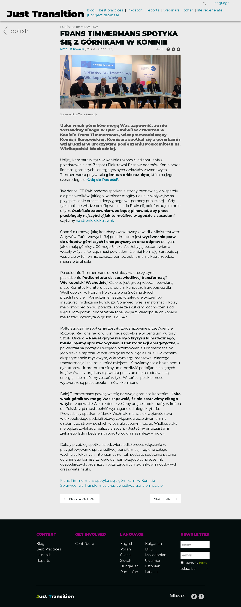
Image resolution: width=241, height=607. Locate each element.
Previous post (82, 498)
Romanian (129, 572)
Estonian (152, 566)
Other (188, 10)
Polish (19, 30)
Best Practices (48, 549)
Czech (125, 555)
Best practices (111, 10)
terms (203, 562)
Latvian (151, 572)
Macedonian (155, 555)
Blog (91, 10)
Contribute (84, 543)
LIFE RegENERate (209, 10)
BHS (149, 549)
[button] (205, 3)
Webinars (171, 10)
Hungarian (129, 566)
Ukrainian (153, 560)
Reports (153, 10)
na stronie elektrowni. (94, 220)
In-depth (135, 10)
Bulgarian (153, 543)
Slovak (125, 560)
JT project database (103, 15)
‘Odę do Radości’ (102, 180)
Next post (162, 498)
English (126, 543)
